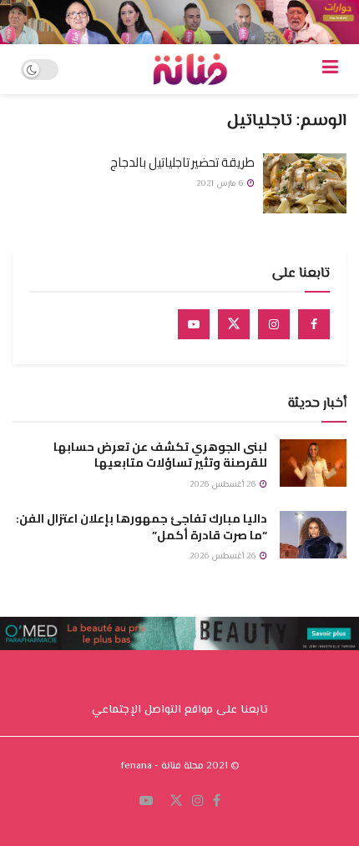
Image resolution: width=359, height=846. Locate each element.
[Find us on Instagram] (274, 324)
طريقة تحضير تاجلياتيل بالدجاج (182, 162)
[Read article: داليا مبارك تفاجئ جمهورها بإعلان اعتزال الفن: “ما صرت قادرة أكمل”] (313, 534)
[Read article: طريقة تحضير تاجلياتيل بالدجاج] (304, 183)
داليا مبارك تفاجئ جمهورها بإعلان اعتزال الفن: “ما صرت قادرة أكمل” (141, 527)
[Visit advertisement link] (179, 22)
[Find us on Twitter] (234, 324)
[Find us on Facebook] (314, 324)
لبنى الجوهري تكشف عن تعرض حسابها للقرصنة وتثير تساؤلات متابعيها (160, 455)
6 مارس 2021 (220, 184)
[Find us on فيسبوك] (216, 802)
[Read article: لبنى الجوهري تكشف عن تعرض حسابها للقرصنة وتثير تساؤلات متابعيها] (313, 463)
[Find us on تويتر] (176, 802)
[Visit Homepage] (190, 69)
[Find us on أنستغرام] (198, 802)
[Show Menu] (330, 69)
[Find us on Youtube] (194, 324)
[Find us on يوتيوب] (146, 802)
